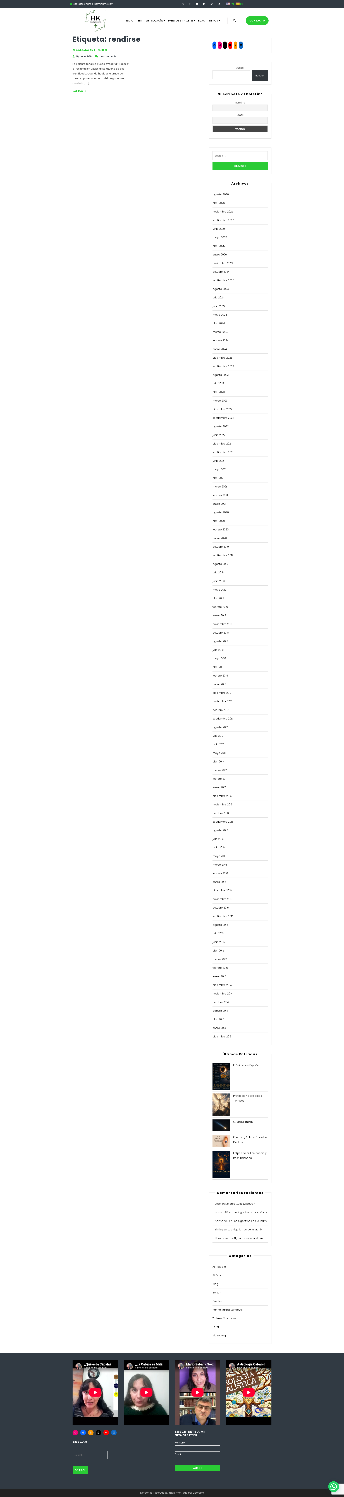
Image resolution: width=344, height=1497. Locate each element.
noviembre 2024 (222, 263)
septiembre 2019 (222, 555)
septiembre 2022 (223, 418)
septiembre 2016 (222, 822)
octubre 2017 (220, 710)
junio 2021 (218, 461)
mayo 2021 (219, 469)
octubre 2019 (220, 547)
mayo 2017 (219, 753)
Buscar (240, 68)
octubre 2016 (220, 813)
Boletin (216, 1292)
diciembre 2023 (222, 357)
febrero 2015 (220, 968)
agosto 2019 (220, 564)
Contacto (257, 20)
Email (240, 115)
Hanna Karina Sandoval (227, 1310)
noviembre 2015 (222, 899)
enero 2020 (219, 538)
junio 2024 (218, 306)
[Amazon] (235, 45)
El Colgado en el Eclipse (90, 50)
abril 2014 (218, 1019)
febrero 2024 (220, 340)
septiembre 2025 (223, 220)
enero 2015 (219, 976)
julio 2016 (218, 839)
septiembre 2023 (223, 366)
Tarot (215, 1327)
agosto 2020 (220, 512)
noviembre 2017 (222, 701)
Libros (213, 20)
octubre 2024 (221, 272)
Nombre (240, 102)
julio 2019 (218, 572)
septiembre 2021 (222, 452)
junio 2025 (218, 229)
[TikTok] (225, 45)
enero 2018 (219, 684)
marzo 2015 (219, 959)
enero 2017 (219, 787)
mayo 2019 (219, 589)
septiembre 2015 (222, 916)
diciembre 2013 (221, 1036)
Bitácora (217, 1275)
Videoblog (219, 1335)
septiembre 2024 (223, 280)
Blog (201, 20)
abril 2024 (218, 323)
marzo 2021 (219, 486)
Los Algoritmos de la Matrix (250, 1212)
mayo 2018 (219, 658)
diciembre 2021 (221, 443)
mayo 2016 (219, 856)
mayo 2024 (219, 315)
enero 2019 (219, 615)
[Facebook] (214, 45)
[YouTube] (230, 45)
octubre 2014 (220, 1002)
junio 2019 (218, 581)
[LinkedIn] (241, 45)
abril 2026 (218, 203)
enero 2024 (219, 349)
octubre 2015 (220, 907)
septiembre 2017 (222, 718)
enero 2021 (219, 504)
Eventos (217, 1301)
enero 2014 (219, 1028)
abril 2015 (218, 950)
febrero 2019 (220, 607)
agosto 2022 (220, 426)
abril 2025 (218, 246)
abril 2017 (218, 761)
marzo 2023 (220, 400)
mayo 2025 (219, 237)
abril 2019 (218, 598)
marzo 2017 (219, 770)
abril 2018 (218, 667)
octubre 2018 (220, 632)
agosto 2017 (220, 727)
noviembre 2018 (222, 624)
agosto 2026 (220, 194)
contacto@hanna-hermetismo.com (93, 3)
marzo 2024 (220, 332)
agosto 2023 (220, 375)
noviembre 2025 (222, 211)
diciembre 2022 (222, 409)
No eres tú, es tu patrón (240, 1204)
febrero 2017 (220, 779)
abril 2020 (218, 521)
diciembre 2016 (222, 796)
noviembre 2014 (222, 993)
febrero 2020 (220, 529)
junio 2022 (218, 435)
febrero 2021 (220, 495)
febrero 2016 (220, 873)
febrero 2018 (220, 675)
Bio (140, 20)
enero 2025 (219, 254)
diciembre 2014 (222, 985)
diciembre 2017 (221, 693)
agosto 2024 (220, 289)
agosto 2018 (220, 641)
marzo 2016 (219, 864)
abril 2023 (218, 392)
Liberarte (198, 1492)
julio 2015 (218, 933)
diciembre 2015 (222, 890)
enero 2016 (219, 882)
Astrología (154, 20)
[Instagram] (220, 45)
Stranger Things (243, 1122)
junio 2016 (218, 847)
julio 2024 (218, 297)
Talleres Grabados (224, 1318)
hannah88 (221, 1212)
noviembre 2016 (222, 804)
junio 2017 (218, 744)
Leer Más (78, 90)
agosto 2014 (220, 1011)
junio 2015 (218, 942)
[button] (333, 1486)
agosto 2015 (220, 925)
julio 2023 (218, 383)
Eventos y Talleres (180, 20)
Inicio (129, 20)
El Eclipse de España (246, 1065)
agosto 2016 (220, 830)
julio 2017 (217, 736)
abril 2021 (218, 478)
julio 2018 (218, 650)
